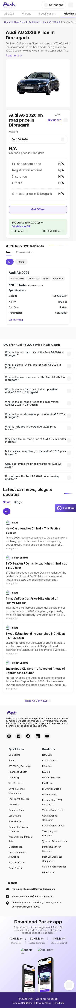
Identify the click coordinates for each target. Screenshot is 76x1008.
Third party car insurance (49, 833)
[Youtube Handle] (47, 736)
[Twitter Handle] (28, 736)
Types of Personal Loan (54, 841)
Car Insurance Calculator (49, 817)
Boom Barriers (16, 821)
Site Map (59, 1003)
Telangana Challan (17, 772)
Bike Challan (48, 872)
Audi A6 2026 (50, 22)
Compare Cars (16, 810)
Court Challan (15, 868)
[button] (38, 534)
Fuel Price (47, 783)
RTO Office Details (51, 789)
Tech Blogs (14, 777)
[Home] (9, 4)
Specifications (47, 13)
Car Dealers (14, 815)
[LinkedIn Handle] (37, 736)
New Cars (19, 22)
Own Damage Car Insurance (17, 854)
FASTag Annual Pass (18, 798)
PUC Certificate (16, 862)
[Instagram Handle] (9, 736)
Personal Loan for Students (51, 849)
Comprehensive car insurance (18, 829)
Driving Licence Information (16, 791)
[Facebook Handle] (18, 736)
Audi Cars (34, 22)
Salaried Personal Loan (54, 866)
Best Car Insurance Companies (52, 858)
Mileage (26, 13)
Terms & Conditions (22, 1003)
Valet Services (16, 783)
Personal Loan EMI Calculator (52, 802)
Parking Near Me (51, 777)
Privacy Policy (43, 1003)
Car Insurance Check (53, 825)
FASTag (46, 772)
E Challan (47, 766)
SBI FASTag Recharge (19, 766)
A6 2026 (9, 13)
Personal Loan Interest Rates (20, 839)
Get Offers (38, 209)
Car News (13, 804)
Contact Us (14, 755)
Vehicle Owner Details (53, 810)
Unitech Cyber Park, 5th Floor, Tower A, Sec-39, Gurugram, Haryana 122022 (37, 904)
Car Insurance (49, 760)
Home (7, 22)
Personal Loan (49, 794)
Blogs (11, 760)
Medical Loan (15, 847)
